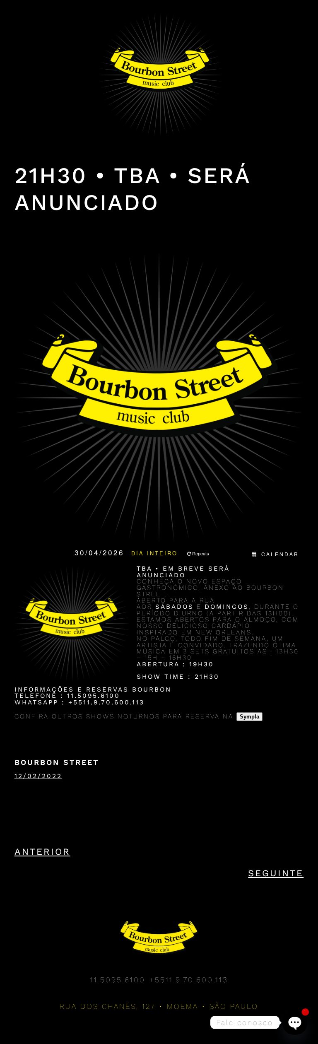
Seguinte (276, 873)
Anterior (42, 851)
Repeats (200, 553)
